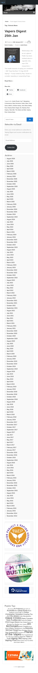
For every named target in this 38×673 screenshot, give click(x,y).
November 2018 (12, 394)
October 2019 (11, 366)
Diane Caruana (27, 618)
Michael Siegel (12, 630)
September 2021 (12, 308)
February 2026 (11, 174)
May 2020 (10, 348)
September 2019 (12, 369)
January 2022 (11, 298)
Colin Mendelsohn (25, 616)
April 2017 (10, 442)
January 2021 (11, 328)
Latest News (23, 45)
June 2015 (10, 498)
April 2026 (10, 169)
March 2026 (10, 171)
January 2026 (11, 176)
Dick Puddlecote (14, 620)
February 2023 (11, 265)
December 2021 (12, 300)
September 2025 (12, 186)
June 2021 (10, 315)
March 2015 (10, 506)
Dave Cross (13, 618)
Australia (10, 610)
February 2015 (11, 508)
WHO (31, 640)
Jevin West (25, 105)
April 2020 (10, 351)
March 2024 (10, 232)
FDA (7, 622)
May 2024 (10, 227)
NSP (16, 632)
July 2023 (10, 252)
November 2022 (12, 272)
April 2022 (10, 290)
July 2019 (10, 374)
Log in (3, 2)
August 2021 (11, 310)
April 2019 (10, 381)
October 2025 (11, 184)
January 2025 (11, 207)
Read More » (9, 81)
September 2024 (12, 217)
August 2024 (11, 219)
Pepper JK (18, 108)
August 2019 (11, 371)
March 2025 (10, 201)
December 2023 (12, 239)
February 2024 (11, 234)
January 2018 (11, 419)
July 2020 (10, 343)
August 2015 (11, 493)
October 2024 (11, 214)
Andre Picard (15, 101)
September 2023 (12, 247)
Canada (16, 612)
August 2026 (11, 158)
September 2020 (12, 338)
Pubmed (24, 108)
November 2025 (12, 181)
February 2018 (11, 417)
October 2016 (11, 457)
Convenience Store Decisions (13, 103)
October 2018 (11, 397)
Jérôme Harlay (17, 105)
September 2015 (12, 490)
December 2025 (12, 179)
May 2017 (10, 440)
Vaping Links (26, 638)
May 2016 (10, 470)
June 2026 (10, 163)
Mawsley (29, 628)
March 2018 (10, 414)
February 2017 (11, 447)
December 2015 (12, 483)
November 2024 (12, 212)
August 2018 (11, 402)
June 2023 (10, 255)
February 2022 (11, 295)
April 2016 (10, 473)
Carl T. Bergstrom (24, 101)
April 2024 (10, 229)
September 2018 (12, 399)
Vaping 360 (16, 638)
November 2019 (12, 364)
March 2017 (10, 445)
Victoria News (11, 112)
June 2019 (10, 376)
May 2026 (10, 166)
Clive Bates (14, 616)
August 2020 (11, 341)
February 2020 (11, 356)
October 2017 (11, 427)
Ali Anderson (18, 609)
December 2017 (12, 422)
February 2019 (11, 386)
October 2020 (11, 336)
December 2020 (12, 331)
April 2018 (10, 412)
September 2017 (12, 429)
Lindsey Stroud (14, 628)
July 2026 (10, 161)
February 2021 (11, 326)
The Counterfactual (27, 635)
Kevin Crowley (23, 626)
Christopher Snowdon (14, 614)
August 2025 (11, 189)
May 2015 (10, 500)
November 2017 (12, 424)
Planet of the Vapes (19, 633)
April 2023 (10, 260)
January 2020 (11, 359)
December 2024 (12, 209)
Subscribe (11, 147)
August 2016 (11, 462)
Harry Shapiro (23, 624)
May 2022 (10, 288)
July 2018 (10, 404)
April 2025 (10, 199)
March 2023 (10, 262)
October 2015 (11, 488)
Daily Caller (25, 103)
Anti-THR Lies (26, 608)
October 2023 (11, 245)
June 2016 (10, 467)
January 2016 (11, 480)
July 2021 (10, 313)
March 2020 (10, 354)
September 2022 (12, 277)
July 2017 (10, 435)
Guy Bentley (15, 624)
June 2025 (10, 194)
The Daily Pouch (10, 636)
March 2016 (10, 475)
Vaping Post (11, 640)
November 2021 (12, 303)
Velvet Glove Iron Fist (23, 640)
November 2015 (12, 485)
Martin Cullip (22, 628)
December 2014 (12, 513)
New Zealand (9, 632)
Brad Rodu (23, 610)
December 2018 (12, 391)
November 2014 (12, 516)
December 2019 (12, 361)
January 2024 (11, 237)
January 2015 (11, 511)
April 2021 (10, 321)
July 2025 (10, 191)
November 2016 (12, 455)
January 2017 (11, 450)
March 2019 (10, 384)
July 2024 (10, 222)
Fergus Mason (14, 622)
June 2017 (10, 437)
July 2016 (10, 465)
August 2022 (11, 280)
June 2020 (10, 346)
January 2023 (11, 267)
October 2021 (11, 305)
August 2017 (11, 432)
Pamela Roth (11, 108)
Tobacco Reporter (20, 636)
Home (6, 21)
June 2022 (10, 285)
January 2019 (11, 389)
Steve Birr (12, 110)
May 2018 (10, 409)
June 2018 (10, 407)
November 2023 (12, 242)
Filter (21, 622)
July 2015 (10, 495)
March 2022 (10, 293)
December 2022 (12, 270)
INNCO (10, 105)
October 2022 (11, 275)
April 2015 (10, 503)
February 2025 (11, 204)
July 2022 (10, 282)
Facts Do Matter (26, 620)
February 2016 (11, 478)
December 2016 (12, 452)
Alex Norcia (10, 608)
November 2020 (12, 333)
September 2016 (12, 460)
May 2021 (10, 318)
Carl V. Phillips (23, 612)
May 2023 (10, 257)
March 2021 (10, 323)
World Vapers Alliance (19, 642)
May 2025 (10, 196)
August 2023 (11, 250)
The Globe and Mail (20, 110)
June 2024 (10, 224)
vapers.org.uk (20, 666)
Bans (16, 610)
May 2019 (10, 379)
